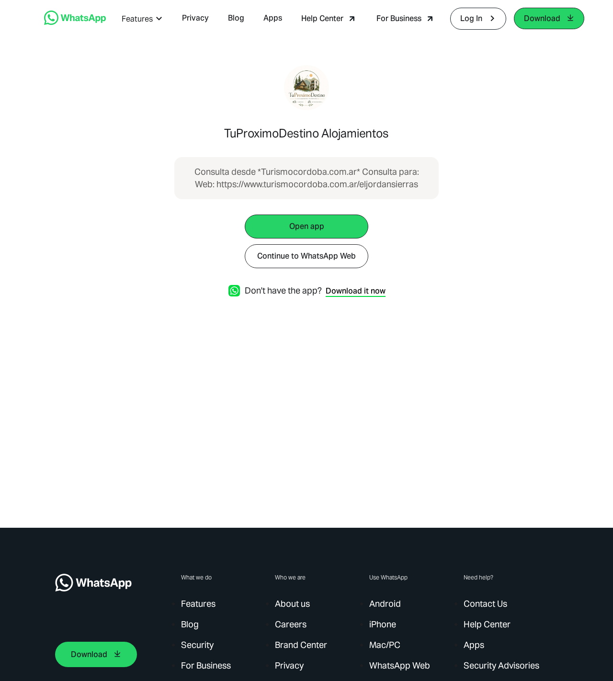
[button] (142, 18)
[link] (75, 22)
